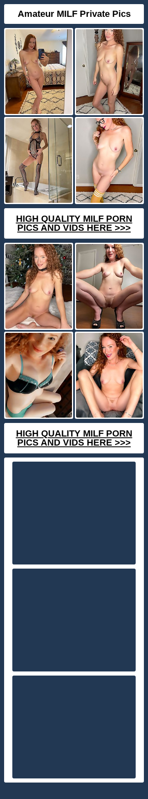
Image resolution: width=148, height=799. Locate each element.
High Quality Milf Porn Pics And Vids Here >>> (74, 223)
